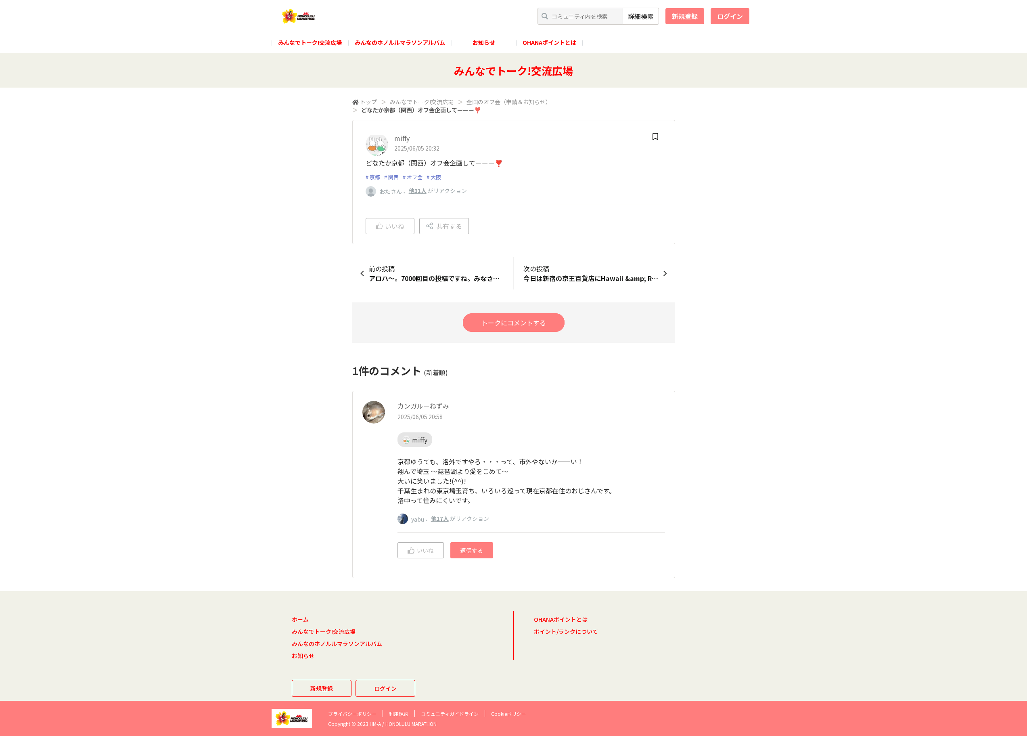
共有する (449, 226)
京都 (375, 177)
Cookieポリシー (508, 713)
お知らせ (484, 42)
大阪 (436, 177)
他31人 (418, 191)
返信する (471, 550)
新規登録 (685, 16)
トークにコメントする (513, 322)
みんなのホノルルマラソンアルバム (400, 42)
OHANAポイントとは (549, 42)
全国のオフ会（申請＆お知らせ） (508, 102)
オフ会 (415, 177)
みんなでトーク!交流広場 (310, 42)
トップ (368, 102)
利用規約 (398, 713)
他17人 (440, 518)
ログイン (730, 16)
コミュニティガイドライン (450, 713)
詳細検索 (641, 16)
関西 (393, 177)
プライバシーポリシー (352, 713)
